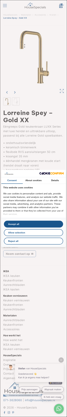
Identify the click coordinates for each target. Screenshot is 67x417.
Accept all (13, 224)
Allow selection (16, 232)
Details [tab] (55, 180)
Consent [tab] (12, 180)
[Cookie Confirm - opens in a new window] (51, 173)
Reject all (13, 241)
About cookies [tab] (33, 180)
